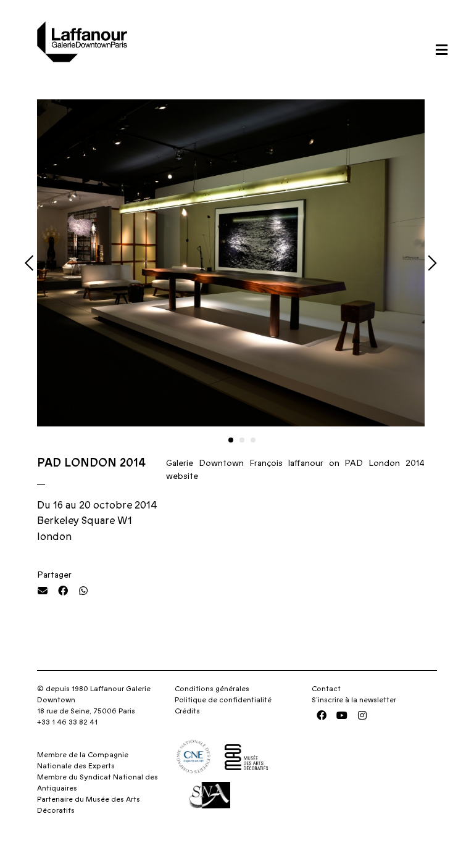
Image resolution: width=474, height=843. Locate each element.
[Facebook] (321, 715)
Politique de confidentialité (223, 700)
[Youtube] (342, 715)
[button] (441, 49)
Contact (326, 688)
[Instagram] (362, 715)
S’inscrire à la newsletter (354, 700)
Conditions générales (212, 688)
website (182, 476)
